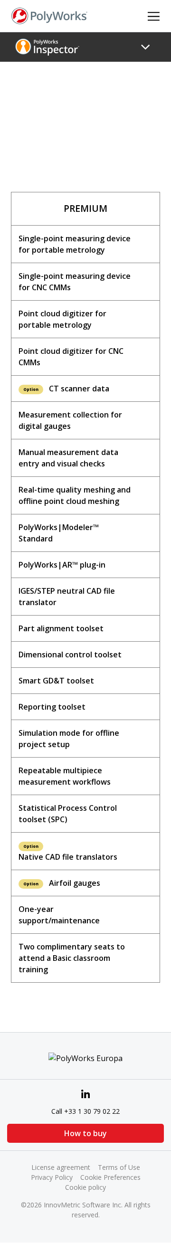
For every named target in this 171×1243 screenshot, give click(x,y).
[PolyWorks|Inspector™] (47, 46)
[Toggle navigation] (145, 47)
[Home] (49, 15)
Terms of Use (119, 1167)
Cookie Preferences (110, 1177)
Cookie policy (85, 1187)
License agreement (60, 1167)
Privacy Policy (52, 1177)
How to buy (85, 1133)
